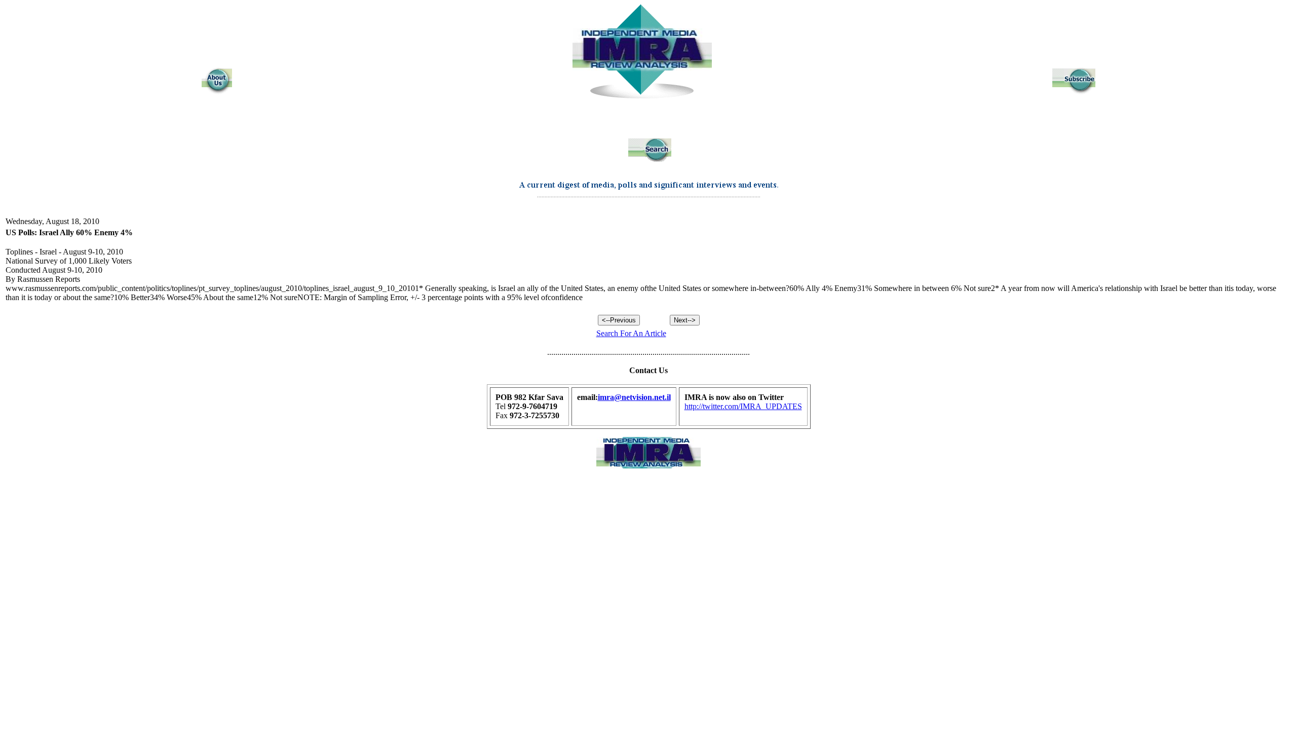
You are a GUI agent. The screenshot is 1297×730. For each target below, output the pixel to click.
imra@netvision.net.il (634, 397)
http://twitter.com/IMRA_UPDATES (743, 406)
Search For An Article (631, 333)
